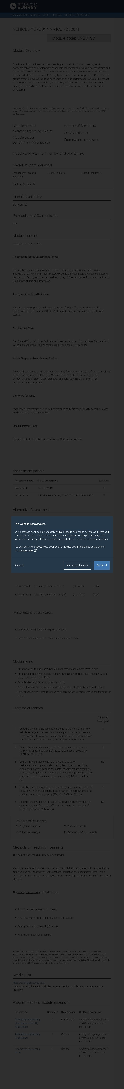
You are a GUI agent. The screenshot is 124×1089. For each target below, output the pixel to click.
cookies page (25, 550)
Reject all (19, 565)
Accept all (102, 565)
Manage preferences (77, 565)
